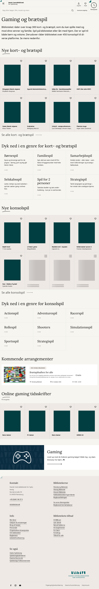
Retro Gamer (6, 435)
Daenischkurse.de (16, 558)
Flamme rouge (81, 126)
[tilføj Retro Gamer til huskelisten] (21, 407)
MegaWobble (31, 249)
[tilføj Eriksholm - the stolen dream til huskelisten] (71, 256)
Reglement (14, 535)
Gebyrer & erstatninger (18, 522)
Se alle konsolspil (13, 292)
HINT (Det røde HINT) (84, 89)
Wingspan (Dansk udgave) (11, 89)
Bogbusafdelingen (60, 497)
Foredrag (56, 533)
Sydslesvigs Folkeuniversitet (20, 561)
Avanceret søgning (82, 10)
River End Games (57, 286)
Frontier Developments (84, 249)
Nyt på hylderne (59, 525)
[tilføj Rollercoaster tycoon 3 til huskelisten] (95, 218)
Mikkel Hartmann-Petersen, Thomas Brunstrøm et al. (61, 91)
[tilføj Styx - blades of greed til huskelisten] (21, 256)
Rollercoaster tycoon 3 (84, 247)
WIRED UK (80, 435)
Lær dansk (57, 522)
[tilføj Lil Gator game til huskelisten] (46, 218)
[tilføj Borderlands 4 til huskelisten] (46, 256)
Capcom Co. (56, 249)
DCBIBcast (57, 520)
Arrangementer (59, 528)
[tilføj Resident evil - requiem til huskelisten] (71, 218)
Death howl (6, 247)
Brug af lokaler (15, 525)
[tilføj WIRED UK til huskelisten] (95, 407)
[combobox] (37, 10)
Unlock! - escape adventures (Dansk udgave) (61, 126)
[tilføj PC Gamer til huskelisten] (46, 407)
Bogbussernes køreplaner (63, 505)
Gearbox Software (33, 286)
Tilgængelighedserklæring (54, 585)
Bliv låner (13, 520)
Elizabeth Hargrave (8, 91)
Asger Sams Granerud (84, 128)
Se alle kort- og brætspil (18, 135)
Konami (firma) (81, 286)
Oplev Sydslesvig (16, 553)
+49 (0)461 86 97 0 (16, 499)
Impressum (85, 585)
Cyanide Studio (7, 286)
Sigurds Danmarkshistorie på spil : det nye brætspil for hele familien (37, 89)
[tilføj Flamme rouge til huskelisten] (95, 98)
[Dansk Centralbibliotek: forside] (78, 575)
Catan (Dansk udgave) (9, 126)
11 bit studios (6, 249)
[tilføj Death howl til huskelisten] (21, 218)
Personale (13, 528)
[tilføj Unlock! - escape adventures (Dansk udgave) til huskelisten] (71, 98)
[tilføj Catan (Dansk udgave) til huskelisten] (21, 98)
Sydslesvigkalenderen (18, 556)
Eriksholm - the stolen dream (61, 284)
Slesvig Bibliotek (59, 490)
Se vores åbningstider (61, 502)
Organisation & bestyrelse (19, 530)
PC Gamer (30, 435)
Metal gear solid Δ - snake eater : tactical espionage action (86, 284)
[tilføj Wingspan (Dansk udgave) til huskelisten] (21, 61)
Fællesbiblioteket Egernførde (64, 495)
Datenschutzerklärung (72, 585)
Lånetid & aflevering (17, 538)
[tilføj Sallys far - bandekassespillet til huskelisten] (71, 61)
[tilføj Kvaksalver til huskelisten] (46, 98)
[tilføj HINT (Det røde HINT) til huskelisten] (95, 61)
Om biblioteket (15, 533)
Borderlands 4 (31, 284)
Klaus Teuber (6, 128)
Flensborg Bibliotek (60, 487)
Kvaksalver (30, 126)
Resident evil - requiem (59, 247)
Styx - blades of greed (9, 284)
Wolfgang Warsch (33, 128)
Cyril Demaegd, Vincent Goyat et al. (61, 128)
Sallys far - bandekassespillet (61, 89)
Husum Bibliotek (59, 492)
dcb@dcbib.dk (15, 504)
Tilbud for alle (58, 535)
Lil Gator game (32, 247)
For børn (56, 530)
